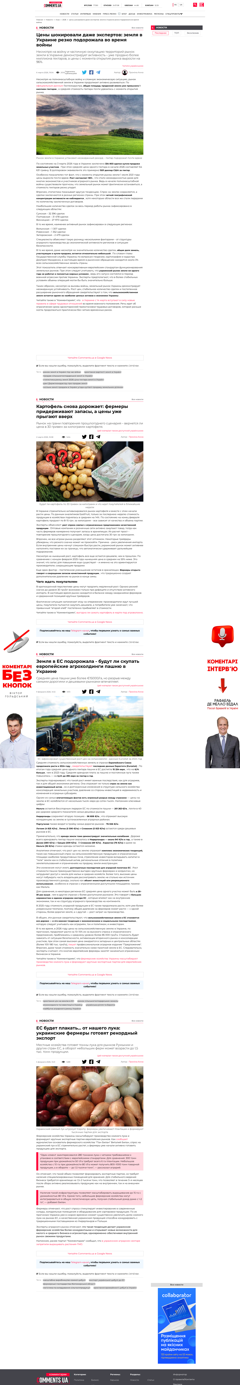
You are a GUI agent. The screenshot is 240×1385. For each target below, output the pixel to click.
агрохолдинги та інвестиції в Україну (62, 1005)
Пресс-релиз (109, 14)
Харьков (114, 1380)
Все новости (137, 28)
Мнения (97, 14)
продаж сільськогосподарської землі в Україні (67, 376)
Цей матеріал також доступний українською (120, 431)
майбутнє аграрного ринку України (62, 1009)
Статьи (74, 14)
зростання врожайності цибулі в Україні (115, 1288)
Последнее (161, 33)
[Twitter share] (84, 72)
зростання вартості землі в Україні (102, 372)
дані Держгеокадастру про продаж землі (65, 383)
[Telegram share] (98, 72)
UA (181, 5)
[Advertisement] (89, 334)
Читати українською (132, 66)
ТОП (176, 33)
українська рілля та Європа (100, 1005)
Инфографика (144, 14)
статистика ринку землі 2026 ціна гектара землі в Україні (73, 380)
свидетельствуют (82, 766)
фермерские (88, 958)
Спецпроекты (172, 14)
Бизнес (95, 1380)
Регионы (159, 14)
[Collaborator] (177, 1326)
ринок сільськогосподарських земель (98, 1001)
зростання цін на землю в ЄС (58, 1001)
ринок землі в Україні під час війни (62, 372)
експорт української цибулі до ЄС (107, 1280)
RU (175, 5)
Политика (79, 1380)
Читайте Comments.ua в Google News (90, 357)
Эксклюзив (193, 33)
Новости (64, 14)
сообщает (122, 1139)
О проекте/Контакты (184, 1379)
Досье (132, 14)
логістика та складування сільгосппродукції (66, 1288)
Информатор (180, 1374)
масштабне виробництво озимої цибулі (64, 1280)
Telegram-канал (80, 630)
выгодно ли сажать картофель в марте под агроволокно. (109, 612)
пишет (72, 944)
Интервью (85, 14)
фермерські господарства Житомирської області (69, 1284)
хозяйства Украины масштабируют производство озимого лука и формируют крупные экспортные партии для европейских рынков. (88, 962)
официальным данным (49, 85)
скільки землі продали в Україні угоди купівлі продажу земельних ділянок (83, 387)
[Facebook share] (91, 72)
